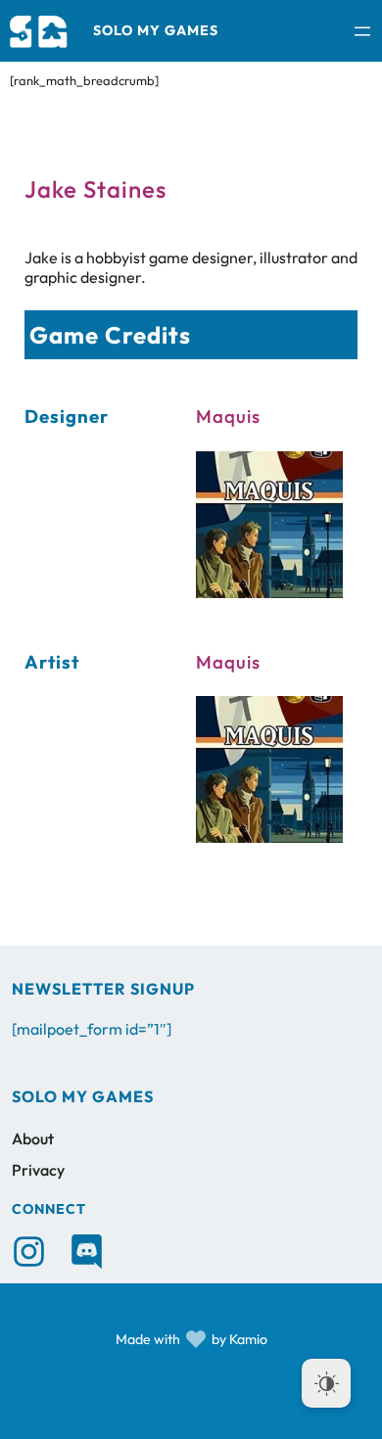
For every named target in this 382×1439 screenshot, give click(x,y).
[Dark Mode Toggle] (326, 1383)
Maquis (228, 416)
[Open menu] (362, 31)
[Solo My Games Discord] (87, 1251)
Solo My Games (155, 30)
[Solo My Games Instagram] (29, 1251)
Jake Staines (95, 189)
